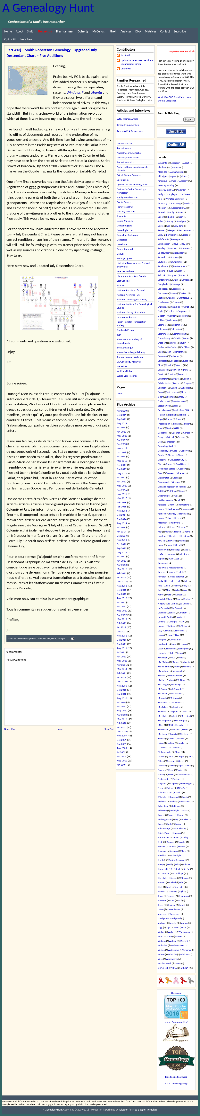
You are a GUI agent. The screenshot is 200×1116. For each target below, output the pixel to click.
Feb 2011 (122, 673)
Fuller (187, 424)
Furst (160, 428)
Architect (185, 194)
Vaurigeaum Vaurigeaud (169, 919)
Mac (181, 658)
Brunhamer (163, 266)
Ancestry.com (124, 148)
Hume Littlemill (174, 545)
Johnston (162, 577)
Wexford (184, 941)
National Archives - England (131, 290)
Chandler (171, 298)
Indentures (184, 554)
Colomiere (41, 639)
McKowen (175, 703)
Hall (178, 500)
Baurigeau (181, 221)
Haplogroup (173, 509)
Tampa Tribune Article (128, 125)
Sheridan (162, 856)
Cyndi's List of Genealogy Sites (132, 184)
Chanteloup (184, 298)
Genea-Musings (125, 221)
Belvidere (178, 226)
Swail (168, 887)
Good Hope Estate (166, 469)
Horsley (161, 536)
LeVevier (183, 626)
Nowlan (181, 743)
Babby (171, 212)
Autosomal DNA (178, 208)
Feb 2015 (122, 506)
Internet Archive (125, 271)
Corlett (176, 338)
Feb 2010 (122, 723)
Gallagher (162, 433)
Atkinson (162, 208)
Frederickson (164, 424)
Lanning (161, 622)
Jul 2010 (121, 702)
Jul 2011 (121, 652)
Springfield (163, 869)
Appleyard (173, 194)
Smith (30, 31)
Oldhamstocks (164, 752)
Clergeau (182, 311)
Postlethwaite (183, 775)
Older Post (109, 729)
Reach (185, 797)
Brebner (172, 248)
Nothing (170, 743)
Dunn (160, 392)
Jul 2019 (121, 427)
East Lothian (172, 392)
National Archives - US (128, 295)
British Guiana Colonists (129, 175)
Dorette (171, 374)
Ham (172, 505)
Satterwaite (163, 838)
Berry (160, 235)
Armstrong (176, 203)
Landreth (183, 613)
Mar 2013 (122, 569)
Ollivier (161, 757)
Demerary (179, 352)
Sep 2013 (122, 548)
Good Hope (181, 464)
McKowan (162, 703)
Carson (173, 293)
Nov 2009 (122, 735)
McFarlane (176, 694)
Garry (160, 437)
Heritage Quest (124, 258)
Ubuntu (96, 93)
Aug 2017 (122, 473)
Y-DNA (178, 963)
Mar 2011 (122, 669)
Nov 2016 (122, 494)
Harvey (161, 518)
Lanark (172, 613)
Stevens (184, 878)
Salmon (177, 833)
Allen (183, 176)
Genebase (122, 244)
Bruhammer (176, 262)
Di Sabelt (174, 361)
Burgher (172, 275)
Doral (185, 370)
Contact (165, 31)
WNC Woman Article (127, 119)
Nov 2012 (122, 586)
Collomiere (172, 320)
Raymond (174, 797)
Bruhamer (162, 262)
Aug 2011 (122, 648)
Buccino (161, 271)
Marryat (161, 676)
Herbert (178, 518)
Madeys (175, 662)
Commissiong (179, 334)
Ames (173, 181)
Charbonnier (163, 302)
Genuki (120, 254)
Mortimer (162, 734)
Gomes (168, 464)
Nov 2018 (122, 448)
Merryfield (186, 716)
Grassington (163, 478)
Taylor (182, 892)
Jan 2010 (121, 727)
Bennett (161, 230)
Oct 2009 (122, 740)
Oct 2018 (122, 452)
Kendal (178, 595)
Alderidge (162, 172)
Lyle (172, 653)
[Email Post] (72, 638)
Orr (189, 757)
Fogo (160, 419)
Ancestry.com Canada (128, 157)
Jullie (167, 586)
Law (182, 622)
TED (119, 335)
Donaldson (163, 370)
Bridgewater (164, 253)
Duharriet (185, 388)
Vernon (184, 923)
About (19, 31)
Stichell (172, 883)
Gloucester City (177, 460)
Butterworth (164, 280)
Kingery (161, 604)
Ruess (160, 824)
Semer (172, 847)
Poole (170, 775)
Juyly (169, 590)
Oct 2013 (122, 544)
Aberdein (175, 163)
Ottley (161, 761)
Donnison (175, 370)
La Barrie (172, 604)
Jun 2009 (121, 756)
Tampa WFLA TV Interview (130, 131)
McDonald (162, 689)
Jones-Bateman (177, 577)
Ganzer (186, 433)
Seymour (162, 851)
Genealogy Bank (165, 446)
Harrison (162, 514)
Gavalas (181, 437)
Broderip (162, 257)
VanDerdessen (173, 910)
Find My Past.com (126, 211)
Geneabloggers (124, 225)
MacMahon (163, 662)
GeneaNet (122, 240)
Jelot (180, 572)
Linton (161, 635)
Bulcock (161, 275)
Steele (174, 878)
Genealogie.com (125, 230)
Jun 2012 (121, 606)
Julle (160, 586)
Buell (171, 271)
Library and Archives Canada (131, 276)
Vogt (168, 928)
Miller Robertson (177, 725)
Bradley (161, 248)
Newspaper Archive (127, 317)
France (169, 419)
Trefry (160, 905)
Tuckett (182, 905)
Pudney (169, 788)
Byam (175, 280)
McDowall (162, 694)
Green (176, 478)
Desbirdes (174, 356)
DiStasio (186, 361)
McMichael (163, 707)
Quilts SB (10, 39)
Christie (187, 307)
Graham (181, 473)
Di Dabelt (162, 361)
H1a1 (176, 496)
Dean (160, 352)
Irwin (170, 559)
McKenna (174, 698)
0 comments (23, 639)
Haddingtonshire (165, 500)
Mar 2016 (122, 498)
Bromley (175, 257)
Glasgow (162, 460)
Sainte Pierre (164, 833)
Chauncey (162, 307)
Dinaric (168, 365)
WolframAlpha (124, 371)
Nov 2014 (122, 511)
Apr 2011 (122, 665)
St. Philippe (178, 874)
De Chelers (172, 347)
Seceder (182, 842)
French (176, 424)
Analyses (126, 31)
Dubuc (176, 383)
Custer (173, 343)
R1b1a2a (181, 788)
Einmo (184, 392)
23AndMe (162, 163)
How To (161, 541)
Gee (160, 442)
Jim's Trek (26, 39)
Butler (182, 275)
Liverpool (162, 640)
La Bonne (184, 604)
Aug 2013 (122, 552)
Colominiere (178, 325)
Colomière (163, 329)
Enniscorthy (163, 401)
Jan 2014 (121, 532)
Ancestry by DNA (166, 190)
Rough (171, 815)
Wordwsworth (164, 963)
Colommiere (164, 334)
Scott (160, 842)
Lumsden (170, 649)
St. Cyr (187, 869)
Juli (178, 581)
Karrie (160, 595)
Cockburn (183, 316)
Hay (169, 518)
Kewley (186, 599)
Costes (186, 338)
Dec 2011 (122, 631)
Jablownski (163, 563)
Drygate (175, 379)
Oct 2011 (122, 640)
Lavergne (173, 622)
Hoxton (182, 541)
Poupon (173, 784)
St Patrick (175, 869)
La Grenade (177, 608)
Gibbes (171, 455)
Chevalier (175, 307)
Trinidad (171, 905)
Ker (178, 599)
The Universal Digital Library (131, 352)
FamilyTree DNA (125, 207)
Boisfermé (163, 239)
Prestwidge (185, 784)
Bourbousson (164, 244)
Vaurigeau (61, 639)
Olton (170, 757)
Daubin (182, 343)
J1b (177, 559)
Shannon (174, 851)
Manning (187, 667)
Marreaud (177, 671)
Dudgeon (162, 388)
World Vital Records (127, 376)
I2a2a (160, 554)
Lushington (183, 649)
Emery (181, 397)
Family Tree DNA (181, 410)
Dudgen (187, 383)
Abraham (162, 167)
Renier (173, 802)
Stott (160, 887)
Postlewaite (163, 779)
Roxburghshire (164, 820)
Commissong (164, 338)
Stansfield (162, 878)
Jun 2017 (121, 481)
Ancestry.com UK (125, 162)
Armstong (162, 203)
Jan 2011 (121, 677)
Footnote (121, 216)
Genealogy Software (167, 451)
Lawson (161, 626)
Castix (160, 298)
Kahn (177, 590)
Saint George (164, 829)
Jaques (172, 572)
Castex (183, 293)
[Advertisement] (132, 832)
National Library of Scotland (131, 312)
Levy (160, 631)
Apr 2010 (122, 715)
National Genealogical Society (132, 299)
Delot (168, 352)
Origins (181, 757)
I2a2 (186, 550)
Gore (160, 473)
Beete (160, 226)
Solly (177, 865)
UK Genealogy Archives (129, 362)
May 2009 (122, 761)
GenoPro (184, 451)
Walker (161, 932)
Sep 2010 (122, 694)
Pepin (179, 770)
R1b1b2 (177, 793)
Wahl (183, 928)
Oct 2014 (122, 515)
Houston (173, 536)
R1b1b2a (162, 797)
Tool (180, 901)
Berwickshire (172, 235)
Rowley (180, 815)
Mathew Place (175, 676)
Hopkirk (177, 532)
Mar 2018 (122, 461)
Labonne (162, 613)
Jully (185, 586)
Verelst (173, 923)
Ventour (161, 923)
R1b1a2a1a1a (164, 793)
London (183, 644)
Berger (172, 230)
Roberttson (163, 806)
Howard (172, 541)
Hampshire (184, 505)
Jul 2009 (121, 752)
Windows (184, 954)
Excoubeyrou (164, 410)
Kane (185, 590)
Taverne (172, 892)
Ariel (160, 199)
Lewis (168, 631)
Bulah (179, 271)
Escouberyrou (178, 401)
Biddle (185, 235)
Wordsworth (172, 959)
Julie (186, 581)
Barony (170, 221)
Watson (172, 941)
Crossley (162, 343)
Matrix (161, 680)
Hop (160, 532)
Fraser (179, 419)
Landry (179, 617)
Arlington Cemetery (175, 199)
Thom (160, 896)
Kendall (161, 599)
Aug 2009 (122, 748)
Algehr (173, 176)
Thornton (162, 901)
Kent (170, 599)
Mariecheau (163, 671)
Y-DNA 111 (163, 968)
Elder (160, 397)
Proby (160, 788)
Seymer (181, 847)
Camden (185, 280)
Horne (187, 532)
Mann (176, 667)
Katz (169, 595)
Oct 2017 (122, 465)
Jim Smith (125, 55)
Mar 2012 (122, 619)
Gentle (161, 455)
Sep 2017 (122, 469)
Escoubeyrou (164, 406)
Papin (180, 766)
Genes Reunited (125, 249)
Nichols (180, 739)
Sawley (184, 838)
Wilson (161, 954)
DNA (138, 31)
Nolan (160, 743)
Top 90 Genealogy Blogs (176, 1084)
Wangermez (184, 932)
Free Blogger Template (144, 1109)
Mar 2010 (122, 719)
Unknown (126, 68)
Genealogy (170, 442)
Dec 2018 (122, 444)
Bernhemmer (185, 230)
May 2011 (122, 661)
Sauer (175, 838)
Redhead (162, 802)
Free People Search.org (176, 1077)
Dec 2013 (122, 536)
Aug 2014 (122, 523)
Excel (175, 406)
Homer (182, 527)
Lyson (180, 653)
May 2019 (122, 436)
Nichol (171, 739)
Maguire (187, 662)
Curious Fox (123, 180)
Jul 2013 (121, 556)
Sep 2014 (122, 519)
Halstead (162, 505)
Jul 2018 (121, 456)
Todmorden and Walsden (130, 357)
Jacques (161, 572)
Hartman (183, 514)
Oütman (162, 766)
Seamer (171, 842)
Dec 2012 (122, 581)
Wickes (161, 950)
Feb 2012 (122, 623)
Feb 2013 (122, 573)
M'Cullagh (162, 658)
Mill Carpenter (164, 721)
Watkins (162, 941)
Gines (180, 455)
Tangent (178, 887)
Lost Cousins (123, 281)
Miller (160, 725)
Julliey (176, 586)
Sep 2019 (122, 419)
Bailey (161, 217)
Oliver (177, 752)
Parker (161, 770)
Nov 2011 (122, 636)
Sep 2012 (122, 594)
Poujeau (176, 779)
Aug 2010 (122, 698)
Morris (185, 730)
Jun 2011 (121, 656)
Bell (169, 226)
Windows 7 (75, 93)
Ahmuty (176, 167)
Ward (160, 937)
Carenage (175, 284)
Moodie (175, 730)
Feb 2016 (122, 502)
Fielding (172, 415)
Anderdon (181, 190)
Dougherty (163, 379)
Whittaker (162, 946)
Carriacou (162, 293)
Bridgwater (178, 253)
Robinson (162, 811)
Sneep (161, 865)
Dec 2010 (122, 681)
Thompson (184, 896)
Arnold (187, 203)
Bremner (184, 248)
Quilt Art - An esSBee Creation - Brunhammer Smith (137, 62)
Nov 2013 (122, 540)
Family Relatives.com (127, 197)
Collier (161, 320)
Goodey (182, 469)
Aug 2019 (122, 423)
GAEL (176, 428)
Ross (184, 811)
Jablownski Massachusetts (170, 568)
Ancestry (183, 181)
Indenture (171, 554)
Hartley (172, 514)
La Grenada (163, 608)
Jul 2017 (121, 477)
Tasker (161, 892)
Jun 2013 (121, 561)
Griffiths (172, 491)
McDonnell (176, 689)
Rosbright (174, 811)
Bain (181, 217)
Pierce (161, 775)
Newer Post (9, 729)
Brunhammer (179, 266)
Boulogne (175, 239)
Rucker (185, 820)
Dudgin (174, 388)
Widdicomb (173, 950)
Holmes (161, 527)
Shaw (183, 851)
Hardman (186, 509)
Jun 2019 (121, 432)
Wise (160, 959)
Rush (169, 824)
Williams (186, 950)
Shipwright (176, 856)
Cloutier (172, 316)
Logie (174, 644)
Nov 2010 (122, 686)
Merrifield (162, 716)
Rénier (178, 824)
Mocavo (121, 285)
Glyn (160, 464)
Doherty (178, 365)
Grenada (176, 482)
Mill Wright (180, 721)
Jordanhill (162, 581)
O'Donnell (162, 748)
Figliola (182, 415)
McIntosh (162, 698)
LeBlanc (172, 626)
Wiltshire (172, 954)
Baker (160, 221)
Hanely (161, 509)
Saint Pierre (179, 829)
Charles (176, 302)
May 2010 (122, 710)
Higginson (162, 523)
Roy (176, 820)
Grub (181, 491)
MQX (173, 658)
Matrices (150, 31)
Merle (184, 712)
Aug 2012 (122, 598)
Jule (172, 581)
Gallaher (176, 433)
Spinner (186, 865)
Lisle (177, 635)
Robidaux (176, 806)
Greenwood (163, 482)
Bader (180, 212)
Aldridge (162, 176)
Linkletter (179, 631)
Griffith (161, 491)
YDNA (174, 968)
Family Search (124, 202)
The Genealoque (125, 348)
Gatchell (170, 437)
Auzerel (161, 212)
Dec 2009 (122, 731)
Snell (169, 865)
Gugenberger (164, 496)
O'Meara (175, 748)
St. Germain (163, 874)
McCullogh (99, 31)
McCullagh (163, 685)
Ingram (161, 559)
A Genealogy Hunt (48, 8)
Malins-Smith (164, 667)
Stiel (181, 883)
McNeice (162, 712)
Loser (160, 649)
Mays (171, 680)
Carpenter (176, 289)
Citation (170, 311)
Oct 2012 (122, 590)
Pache (172, 766)
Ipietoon (123, 1109)
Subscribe (180, 31)
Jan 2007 (121, 765)
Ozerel (181, 761)
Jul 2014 (121, 527)
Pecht (171, 770)
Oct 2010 (122, 690)
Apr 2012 (122, 615)
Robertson (184, 802)
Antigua (161, 194)
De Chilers (185, 347)
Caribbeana (163, 289)
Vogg (160, 928)
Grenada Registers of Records (172, 487)
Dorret (181, 374)
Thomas (170, 896)
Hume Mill (163, 550)
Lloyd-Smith (175, 640)
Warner (178, 937)
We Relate (122, 366)
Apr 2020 (122, 411)
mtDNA (184, 968)
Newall (161, 739)
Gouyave (170, 473)
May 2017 (122, 486)
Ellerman (170, 397)
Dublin (186, 379)
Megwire (174, 712)
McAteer (181, 680)
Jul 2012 (121, 602)
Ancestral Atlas (124, 143)
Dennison (162, 356)
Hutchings (175, 550)
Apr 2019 (122, 440)
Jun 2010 (121, 706)
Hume (160, 545)
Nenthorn (184, 734)
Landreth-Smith (165, 617)
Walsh (171, 932)
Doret (160, 374)
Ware (169, 937)
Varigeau (162, 914)
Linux (169, 635)
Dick (160, 365)
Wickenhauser (177, 946)
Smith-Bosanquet (177, 860)
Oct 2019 (122, 415)
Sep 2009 (122, 744)
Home (8, 31)
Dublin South (164, 383)
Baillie (171, 217)
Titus (172, 901)
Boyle (184, 244)
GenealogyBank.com (127, 235)
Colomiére (176, 329)
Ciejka (160, 311)
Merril (175, 716)
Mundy (173, 734)
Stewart (161, 883)
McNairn (176, 707)
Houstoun (184, 536)
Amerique (162, 181)
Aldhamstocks (177, 172)
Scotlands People (125, 330)
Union (160, 910)
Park (189, 766)
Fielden (161, 415)
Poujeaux (162, 784)
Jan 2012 (121, 627)
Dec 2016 (122, 490)
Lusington (162, 653)
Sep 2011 (122, 644)
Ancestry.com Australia (129, 153)
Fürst (168, 428)
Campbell (162, 284)
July (48, 639)
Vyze (175, 928)
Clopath (161, 316)
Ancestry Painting (166, 185)
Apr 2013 (122, 565)
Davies (161, 347)
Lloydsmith (163, 644)
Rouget (161, 815)
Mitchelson (163, 730)
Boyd (175, 244)
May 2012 (122, 611)
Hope (167, 532)
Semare (161, 847)
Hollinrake (175, 523)
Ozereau (171, 761)
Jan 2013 (121, 577)
